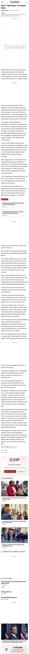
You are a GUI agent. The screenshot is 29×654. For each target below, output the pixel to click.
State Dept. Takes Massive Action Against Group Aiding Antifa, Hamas (13, 545)
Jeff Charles (4, 547)
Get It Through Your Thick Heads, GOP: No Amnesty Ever (13, 582)
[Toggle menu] (2, 2)
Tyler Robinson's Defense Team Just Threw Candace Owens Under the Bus (14, 522)
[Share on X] (2, 447)
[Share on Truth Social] (5, 447)
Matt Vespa (4, 501)
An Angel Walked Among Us (9, 597)
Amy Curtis (4, 524)
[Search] (26, 1)
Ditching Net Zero (6, 592)
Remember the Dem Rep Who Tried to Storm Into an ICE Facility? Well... (14, 498)
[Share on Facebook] (8, 447)
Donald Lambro (4, 10)
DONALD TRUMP (4, 452)
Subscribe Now (21, 471)
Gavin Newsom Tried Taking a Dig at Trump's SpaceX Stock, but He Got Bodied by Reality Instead (14, 641)
